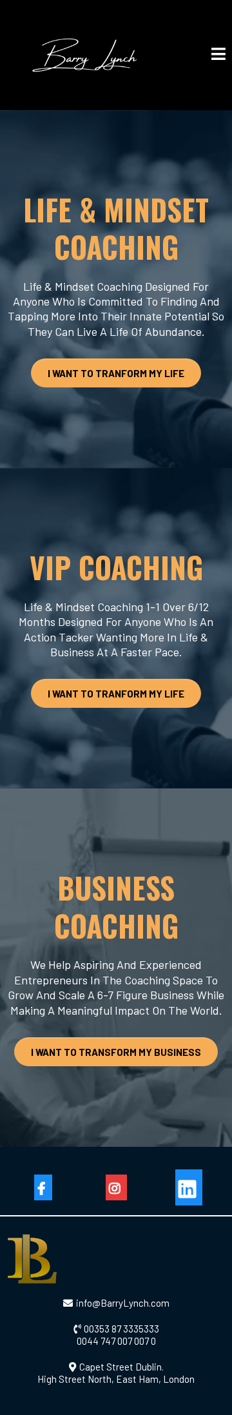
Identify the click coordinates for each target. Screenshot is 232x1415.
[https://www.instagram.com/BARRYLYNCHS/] (116, 1187)
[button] (218, 55)
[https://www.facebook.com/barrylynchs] (43, 1187)
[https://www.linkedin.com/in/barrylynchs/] (188, 1187)
